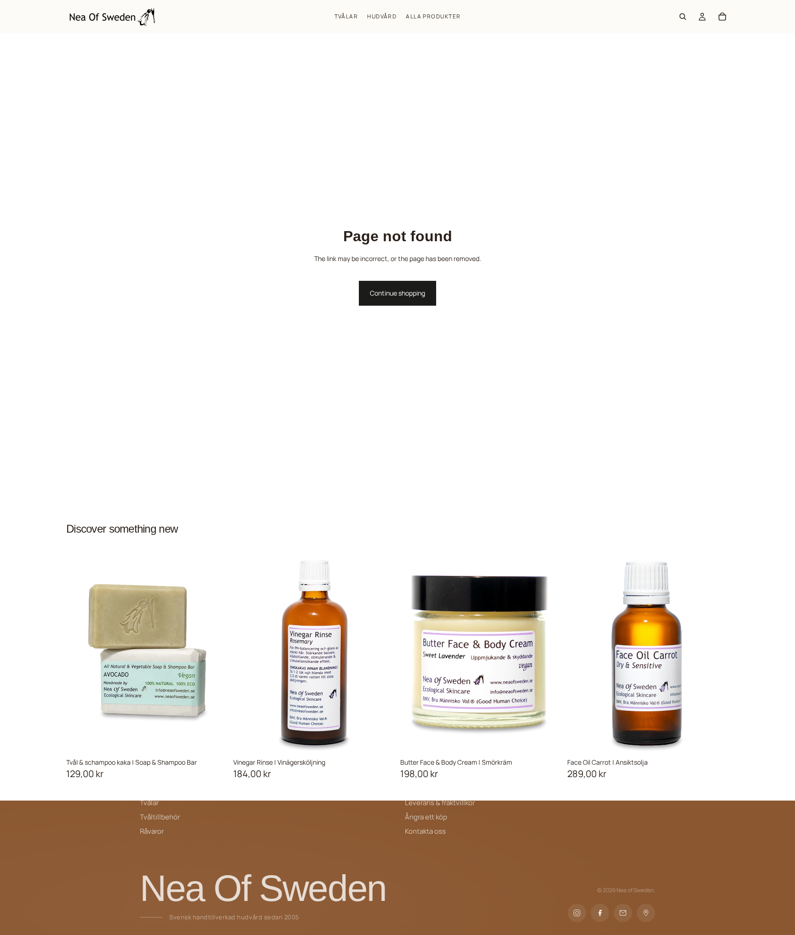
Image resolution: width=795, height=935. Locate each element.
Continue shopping (397, 293)
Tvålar (149, 802)
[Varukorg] (722, 16)
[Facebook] (600, 913)
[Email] (623, 913)
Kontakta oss (425, 831)
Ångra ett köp (426, 817)
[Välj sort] (221, 739)
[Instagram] (577, 913)
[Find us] (646, 913)
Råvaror (152, 831)
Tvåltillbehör (160, 817)
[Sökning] (683, 16)
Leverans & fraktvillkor (440, 802)
